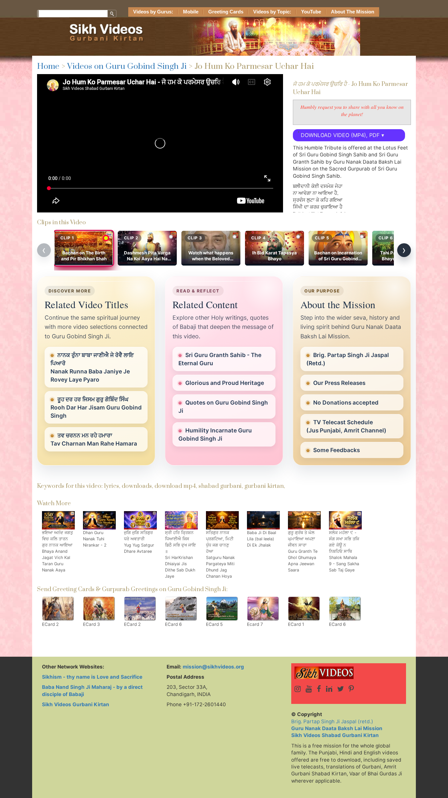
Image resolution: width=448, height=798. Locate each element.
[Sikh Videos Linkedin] (329, 689)
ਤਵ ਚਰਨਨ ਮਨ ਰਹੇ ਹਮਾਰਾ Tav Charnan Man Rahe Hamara (94, 439)
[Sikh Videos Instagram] (298, 689)
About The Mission (352, 11)
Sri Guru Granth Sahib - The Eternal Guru (219, 359)
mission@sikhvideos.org (213, 667)
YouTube (311, 11)
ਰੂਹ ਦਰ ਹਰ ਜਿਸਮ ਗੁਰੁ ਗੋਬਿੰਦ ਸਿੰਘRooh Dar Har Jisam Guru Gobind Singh (96, 407)
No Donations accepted (345, 402)
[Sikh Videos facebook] (319, 689)
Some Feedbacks (336, 450)
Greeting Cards (225, 11)
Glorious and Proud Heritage (224, 382)
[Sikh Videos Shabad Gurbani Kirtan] (349, 673)
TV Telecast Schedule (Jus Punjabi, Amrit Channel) (346, 426)
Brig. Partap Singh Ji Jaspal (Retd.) (347, 359)
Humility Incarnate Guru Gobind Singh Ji (215, 434)
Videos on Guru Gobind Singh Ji (127, 66)
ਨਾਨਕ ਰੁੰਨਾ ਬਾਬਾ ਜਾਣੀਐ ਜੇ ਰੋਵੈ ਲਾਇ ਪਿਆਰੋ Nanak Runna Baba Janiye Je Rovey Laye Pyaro (92, 367)
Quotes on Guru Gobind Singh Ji (223, 406)
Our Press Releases (339, 382)
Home (48, 66)
